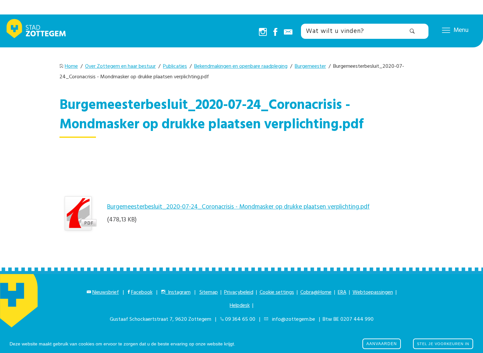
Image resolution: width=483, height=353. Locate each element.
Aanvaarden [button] (381, 343)
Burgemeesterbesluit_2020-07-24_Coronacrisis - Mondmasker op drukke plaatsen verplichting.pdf (238, 207)
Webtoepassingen (373, 292)
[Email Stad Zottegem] (288, 32)
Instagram (178, 292)
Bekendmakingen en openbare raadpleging (241, 66)
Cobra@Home (316, 292)
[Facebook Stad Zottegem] (275, 32)
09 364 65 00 (240, 319)
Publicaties (175, 66)
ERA (342, 292)
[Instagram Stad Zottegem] (262, 32)
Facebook (141, 292)
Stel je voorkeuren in (443, 344)
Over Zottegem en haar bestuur (120, 66)
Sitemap (208, 292)
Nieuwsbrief (105, 292)
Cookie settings (277, 292)
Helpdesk (240, 305)
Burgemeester (310, 66)
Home (71, 66)
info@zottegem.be (292, 319)
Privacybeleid (238, 292)
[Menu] (446, 30)
